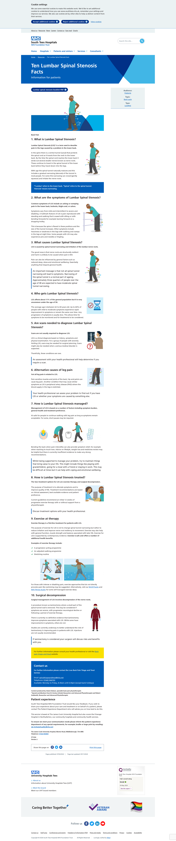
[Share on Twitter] (56, 747)
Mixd (108, 838)
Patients (128, 93)
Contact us (60, 31)
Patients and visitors (63, 51)
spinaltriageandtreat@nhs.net (51, 678)
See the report (125, 788)
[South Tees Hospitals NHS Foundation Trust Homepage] (44, 41)
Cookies (129, 833)
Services (81, 51)
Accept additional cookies (44, 22)
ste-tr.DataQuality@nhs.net (42, 727)
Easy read (68, 31)
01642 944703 (49, 680)
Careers (53, 31)
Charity (75, 31)
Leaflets (128, 106)
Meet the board (39, 788)
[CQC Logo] (125, 771)
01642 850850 (43, 734)
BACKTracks (94, 587)
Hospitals (44, 51)
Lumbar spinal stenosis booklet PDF (48, 90)
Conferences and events (57, 833)
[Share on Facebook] (52, 747)
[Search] (142, 41)
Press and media (95, 833)
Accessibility (138, 833)
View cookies (96, 22)
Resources (41, 31)
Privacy (122, 833)
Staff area (44, 833)
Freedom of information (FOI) (78, 833)
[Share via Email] (60, 747)
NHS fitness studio (38, 590)
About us (34, 31)
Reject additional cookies (74, 22)
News (48, 31)
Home (34, 51)
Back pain (128, 99)
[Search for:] (129, 41)
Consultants (95, 51)
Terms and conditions (110, 833)
